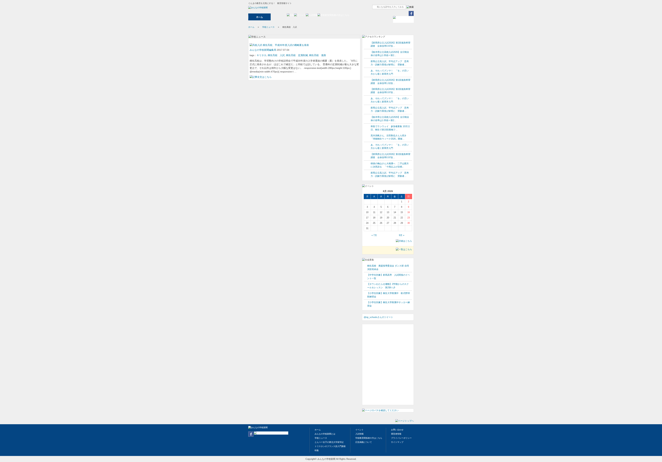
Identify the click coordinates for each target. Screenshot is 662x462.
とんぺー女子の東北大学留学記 (329, 442)
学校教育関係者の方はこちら (368, 438)
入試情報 (359, 434)
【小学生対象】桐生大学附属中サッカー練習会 (388, 304)
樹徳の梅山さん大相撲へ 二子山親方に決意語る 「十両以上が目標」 (390, 165)
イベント (359, 430)
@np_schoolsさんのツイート (378, 317)
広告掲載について (363, 442)
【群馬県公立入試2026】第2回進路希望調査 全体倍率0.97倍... (390, 44)
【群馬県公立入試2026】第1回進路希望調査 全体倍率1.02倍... (390, 82)
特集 (317, 450)
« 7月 (374, 235)
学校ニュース (268, 27)
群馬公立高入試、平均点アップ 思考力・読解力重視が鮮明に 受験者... (390, 63)
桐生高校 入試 (276, 55)
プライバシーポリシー (401, 438)
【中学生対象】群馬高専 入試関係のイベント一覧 (388, 277)
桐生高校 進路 (317, 55)
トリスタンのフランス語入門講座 (330, 446)
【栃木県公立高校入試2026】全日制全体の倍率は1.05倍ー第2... (390, 54)
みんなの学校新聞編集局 (263, 49)
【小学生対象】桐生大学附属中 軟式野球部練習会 (388, 295)
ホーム (251, 27)
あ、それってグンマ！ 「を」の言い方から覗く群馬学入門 (390, 72)
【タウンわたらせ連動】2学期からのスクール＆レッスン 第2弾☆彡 (388, 286)
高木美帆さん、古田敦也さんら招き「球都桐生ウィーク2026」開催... (389, 137)
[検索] (410, 7)
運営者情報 (396, 434)
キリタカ (261, 55)
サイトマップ (397, 442)
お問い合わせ (397, 430)
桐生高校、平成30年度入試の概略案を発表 (285, 45)
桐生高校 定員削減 (297, 55)
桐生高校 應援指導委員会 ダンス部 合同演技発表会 (388, 267)
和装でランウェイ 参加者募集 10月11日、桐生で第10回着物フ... (390, 128)
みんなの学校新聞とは (325, 434)
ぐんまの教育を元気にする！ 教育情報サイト (270, 3)
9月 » (401, 235)
